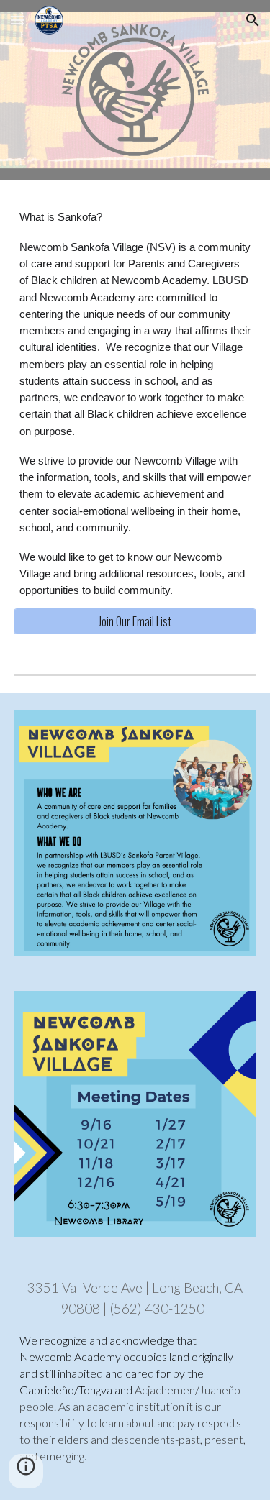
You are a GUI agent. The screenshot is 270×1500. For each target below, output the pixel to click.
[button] (17, 20)
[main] (135, 402)
